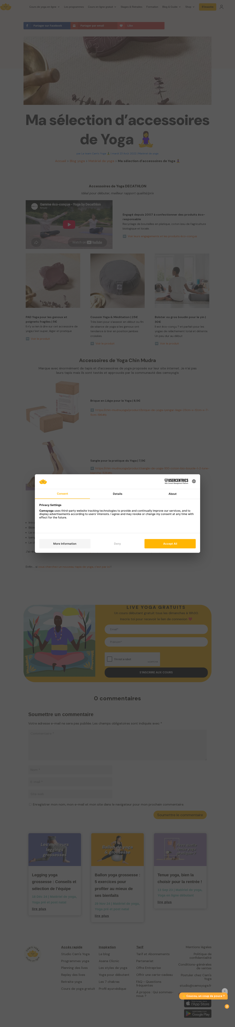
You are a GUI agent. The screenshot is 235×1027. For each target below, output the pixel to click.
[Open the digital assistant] (225, 1006)
